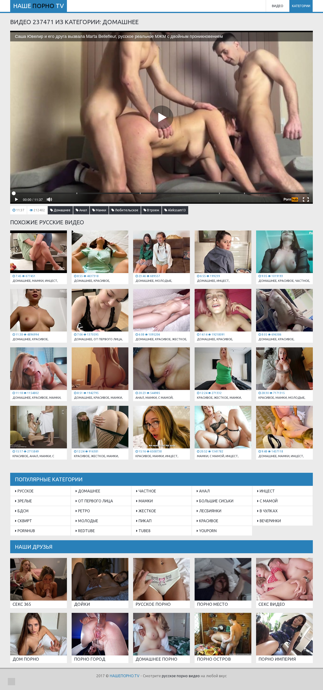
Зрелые (24, 501)
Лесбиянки (209, 511)
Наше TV (38, 5)
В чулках (268, 511)
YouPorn (207, 531)
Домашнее (61, 210)
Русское (25, 491)
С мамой (268, 501)
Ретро (83, 511)
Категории (301, 6)
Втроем (152, 210)
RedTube (86, 531)
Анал (83, 210)
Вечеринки (270, 521)
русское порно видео (181, 676)
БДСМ (23, 511)
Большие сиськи (215, 501)
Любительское (126, 210)
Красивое (208, 521)
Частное (147, 491)
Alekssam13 (176, 210)
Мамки (100, 210)
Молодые (87, 521)
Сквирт (24, 521)
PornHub (26, 531)
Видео (277, 6)
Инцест (267, 491)
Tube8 (144, 531)
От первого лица (95, 501)
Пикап (145, 521)
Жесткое (147, 511)
